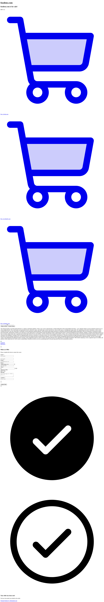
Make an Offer (4, 326)
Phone (2, 363)
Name (2, 354)
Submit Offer (3, 384)
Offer (2, 367)
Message (2, 372)
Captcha (3, 377)
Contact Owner (11, 326)
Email (2, 360)
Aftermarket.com (9, 600)
